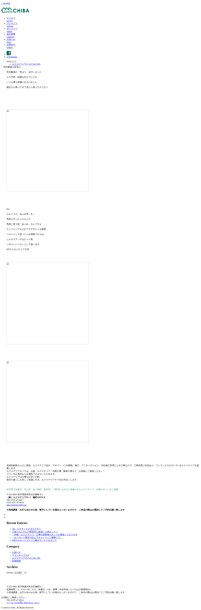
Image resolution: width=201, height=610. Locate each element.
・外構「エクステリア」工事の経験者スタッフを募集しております (45, 534)
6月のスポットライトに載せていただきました (34, 540)
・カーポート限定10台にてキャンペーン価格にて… (37, 537)
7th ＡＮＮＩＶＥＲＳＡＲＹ (26, 529)
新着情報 (16, 561)
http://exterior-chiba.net (17, 505)
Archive (10, 573)
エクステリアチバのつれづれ (26, 64)
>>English (5, 3)
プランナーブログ (21, 555)
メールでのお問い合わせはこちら (23, 603)
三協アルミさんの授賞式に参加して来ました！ (35, 532)
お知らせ (16, 552)
